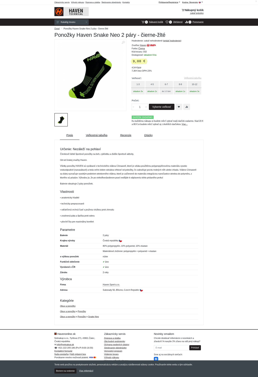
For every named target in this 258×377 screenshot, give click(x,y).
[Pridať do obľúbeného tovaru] (178, 107)
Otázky (148, 135)
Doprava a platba (92, 2)
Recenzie (125, 135)
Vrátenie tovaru (111, 354)
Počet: (135, 100)
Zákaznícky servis (62, 2)
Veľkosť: (137, 78)
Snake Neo (93, 317)
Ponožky (82, 311)
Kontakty (126, 2)
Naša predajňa (61, 354)
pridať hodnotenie (172, 41)
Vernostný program (113, 351)
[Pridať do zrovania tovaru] (186, 107)
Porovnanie (196, 22)
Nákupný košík (154, 22)
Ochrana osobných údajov (116, 344)
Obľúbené (176, 22)
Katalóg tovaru (68, 22)
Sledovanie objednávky (111, 2)
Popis (69, 135)
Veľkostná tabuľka (192, 78)
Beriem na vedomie (65, 371)
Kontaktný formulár (63, 351)
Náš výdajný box (78, 354)
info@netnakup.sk (65, 344)
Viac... (185, 124)
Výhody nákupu (77, 2)
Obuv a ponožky (68, 306)
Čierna (141, 48)
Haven (143, 45)
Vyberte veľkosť (161, 106)
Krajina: (190, 2)
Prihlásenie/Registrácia (168, 2)
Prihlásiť (195, 348)
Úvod (57, 29)
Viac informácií (86, 371)
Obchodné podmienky (114, 341)
